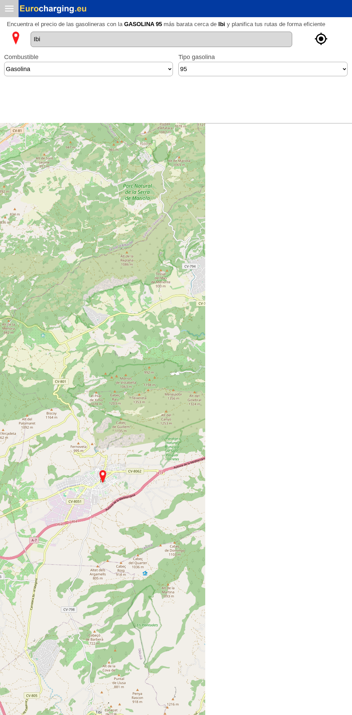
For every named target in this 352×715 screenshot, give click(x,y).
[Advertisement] (176, 102)
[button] (102, 476)
